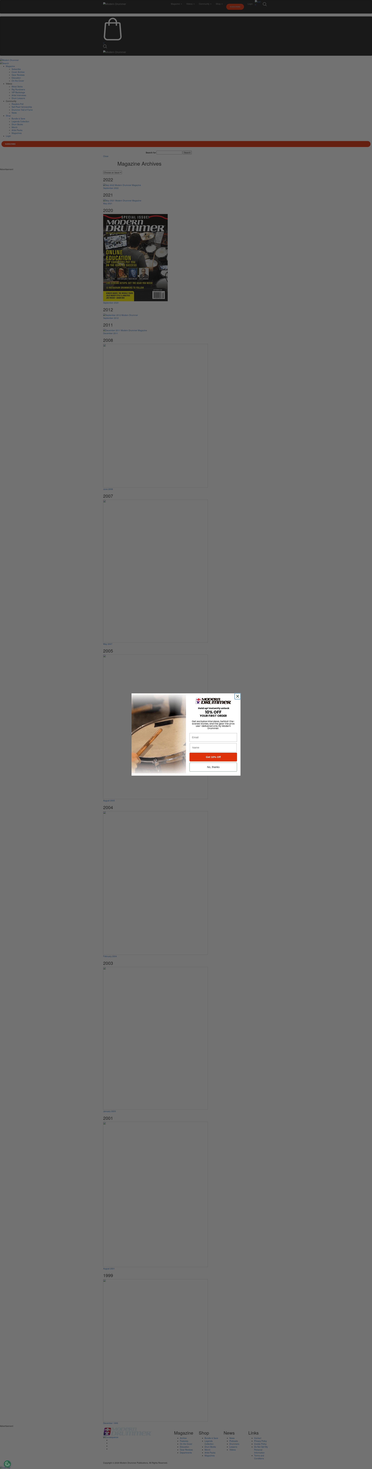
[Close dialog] (238, 696)
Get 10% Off (213, 757)
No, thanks (213, 767)
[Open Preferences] (7, 1464)
